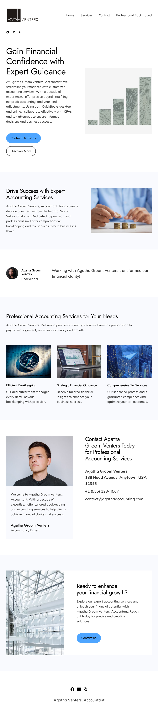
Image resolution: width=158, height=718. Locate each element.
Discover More (21, 151)
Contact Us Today (23, 138)
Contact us (89, 638)
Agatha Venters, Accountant (79, 700)
